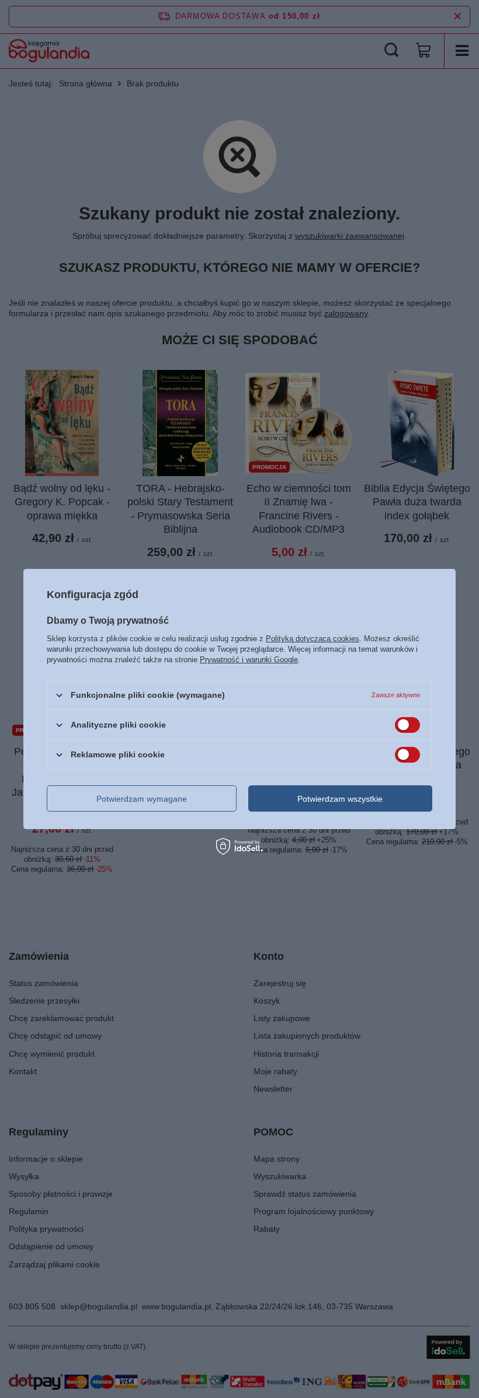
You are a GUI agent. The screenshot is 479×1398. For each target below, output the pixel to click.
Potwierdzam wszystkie (340, 798)
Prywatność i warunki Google (249, 659)
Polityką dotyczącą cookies (312, 638)
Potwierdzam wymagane (141, 798)
